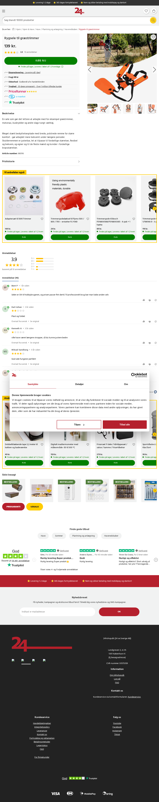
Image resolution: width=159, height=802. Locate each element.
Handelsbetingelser (42, 723)
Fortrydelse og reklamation (42, 738)
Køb (24, 237)
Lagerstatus (42, 745)
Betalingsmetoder (42, 742)
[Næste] (154, 208)
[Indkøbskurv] (154, 11)
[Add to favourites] (153, 37)
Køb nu (41, 61)
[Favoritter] (146, 11)
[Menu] (3, 11)
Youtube (117, 723)
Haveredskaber (71, 29)
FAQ (117, 683)
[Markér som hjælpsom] (144, 300)
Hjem (18, 29)
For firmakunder (41, 757)
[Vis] (79, 161)
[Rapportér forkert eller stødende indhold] (155, 300)
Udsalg (35, 506)
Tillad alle (125, 424)
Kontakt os (42, 734)
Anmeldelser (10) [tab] (10, 278)
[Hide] (79, 113)
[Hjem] (79, 11)
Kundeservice (134, 697)
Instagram (117, 731)
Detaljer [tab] (79, 384)
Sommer (59, 536)
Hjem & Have (28, 29)
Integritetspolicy (42, 727)
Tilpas (77, 424)
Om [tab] (126, 384)
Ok (119, 612)
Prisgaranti (13, 506)
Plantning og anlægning (52, 29)
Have (38, 29)
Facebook (117, 727)
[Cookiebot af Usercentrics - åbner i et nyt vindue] (133, 375)
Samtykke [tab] (33, 384)
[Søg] (153, 20)
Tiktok (117, 734)
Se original (34, 321)
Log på (117, 679)
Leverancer (42, 731)
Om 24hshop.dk (117, 675)
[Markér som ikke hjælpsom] (150, 300)
